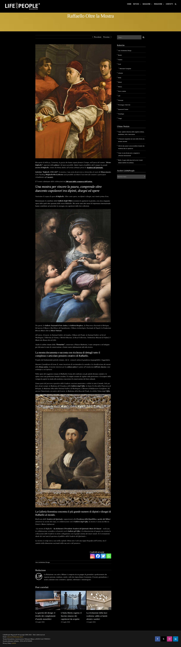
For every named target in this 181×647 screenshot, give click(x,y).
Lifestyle (120, 73)
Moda (119, 77)
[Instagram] (92, 556)
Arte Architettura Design (42, 562)
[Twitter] (103, 556)
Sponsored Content (123, 109)
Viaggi (120, 118)
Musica (120, 87)
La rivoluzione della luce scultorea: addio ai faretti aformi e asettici (96, 616)
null (119, 96)
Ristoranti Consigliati (125, 68)
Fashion (120, 59)
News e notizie (122, 91)
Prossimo (106, 37)
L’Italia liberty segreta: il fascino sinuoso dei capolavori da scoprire (71, 616)
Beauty (120, 55)
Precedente (97, 37)
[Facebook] (97, 556)
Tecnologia (121, 114)
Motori (120, 82)
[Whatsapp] (108, 556)
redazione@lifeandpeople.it (15, 637)
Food (119, 64)
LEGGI (14, 643)
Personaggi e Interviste (124, 105)
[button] (175, 4)
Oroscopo (120, 100)
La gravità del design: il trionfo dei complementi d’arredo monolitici (45, 616)
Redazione (40, 570)
